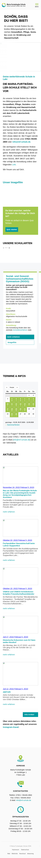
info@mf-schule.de (21, 440)
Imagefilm (12, 342)
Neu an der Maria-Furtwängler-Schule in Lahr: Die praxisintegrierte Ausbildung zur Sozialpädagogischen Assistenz (20, 493)
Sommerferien (13, 425)
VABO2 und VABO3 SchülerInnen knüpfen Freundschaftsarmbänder (18, 593)
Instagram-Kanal (11, 727)
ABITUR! (7, 692)
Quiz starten (12, 230)
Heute (12, 387)
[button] (31, 248)
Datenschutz (25, 849)
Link (14, 164)
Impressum (15, 849)
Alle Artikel (29, 715)
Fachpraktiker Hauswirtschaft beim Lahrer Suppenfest (19, 544)
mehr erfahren (13, 337)
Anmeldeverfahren (20, 330)
